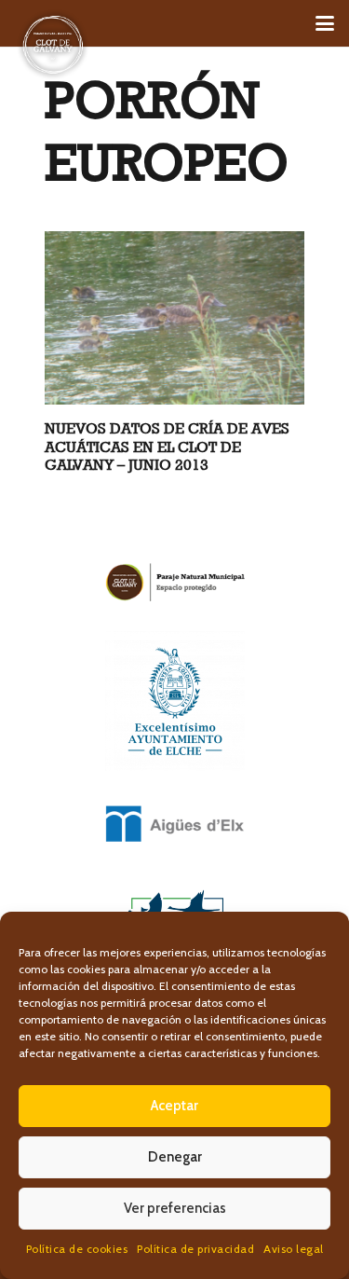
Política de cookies (77, 1249)
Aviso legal (293, 1249)
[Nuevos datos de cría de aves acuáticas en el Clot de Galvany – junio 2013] (174, 318)
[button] (324, 23)
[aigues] (174, 824)
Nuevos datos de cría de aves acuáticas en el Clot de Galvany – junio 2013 (167, 446)
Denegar (175, 1156)
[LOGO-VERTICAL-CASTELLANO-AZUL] (174, 701)
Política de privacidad (195, 1249)
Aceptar (174, 1105)
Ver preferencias (175, 1208)
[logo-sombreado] (53, 44)
